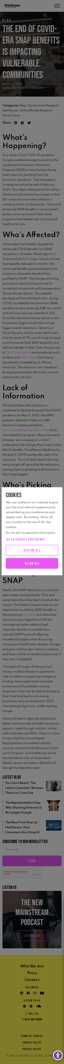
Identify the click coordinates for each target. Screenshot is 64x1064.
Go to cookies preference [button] (26, 540)
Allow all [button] (32, 563)
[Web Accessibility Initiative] (58, 1055)
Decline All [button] (32, 550)
